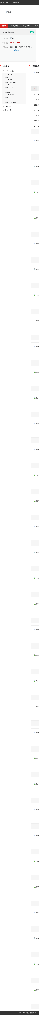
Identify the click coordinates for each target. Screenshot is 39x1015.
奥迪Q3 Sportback (10, 82)
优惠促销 (26, 26)
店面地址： (6, 47)
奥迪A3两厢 (8, 79)
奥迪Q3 (7, 89)
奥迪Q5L (7, 99)
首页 (4, 26)
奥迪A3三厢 (8, 74)
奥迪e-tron (8, 92)
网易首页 (2, 2)
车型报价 (14, 26)
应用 (7, 2)
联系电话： (6, 43)
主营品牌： (6, 38)
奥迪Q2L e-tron (9, 87)
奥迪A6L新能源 (9, 94)
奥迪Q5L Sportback (10, 102)
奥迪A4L (7, 84)
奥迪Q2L (7, 97)
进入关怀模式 (15, 2)
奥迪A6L (7, 77)
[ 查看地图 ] (16, 50)
